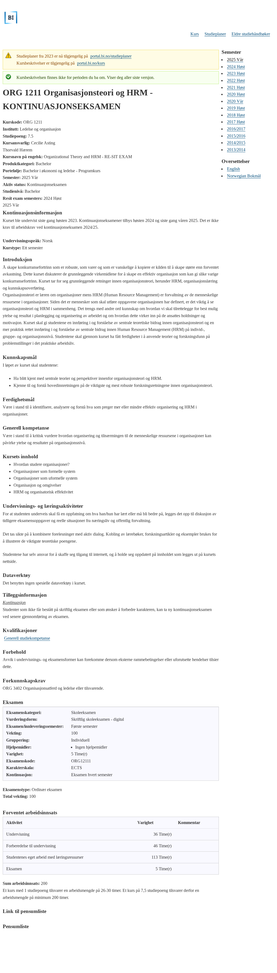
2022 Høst (236, 80)
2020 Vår (235, 101)
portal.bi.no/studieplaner (110, 56)
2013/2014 (236, 149)
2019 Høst (236, 108)
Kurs (194, 34)
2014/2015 (236, 142)
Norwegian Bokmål (244, 176)
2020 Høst (236, 94)
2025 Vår (235, 59)
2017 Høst (236, 121)
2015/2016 (236, 136)
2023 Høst (236, 73)
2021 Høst (236, 87)
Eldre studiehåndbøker (251, 34)
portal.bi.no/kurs (91, 63)
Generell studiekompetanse (27, 638)
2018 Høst (236, 115)
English (233, 169)
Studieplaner (215, 34)
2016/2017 (236, 129)
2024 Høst (236, 66)
